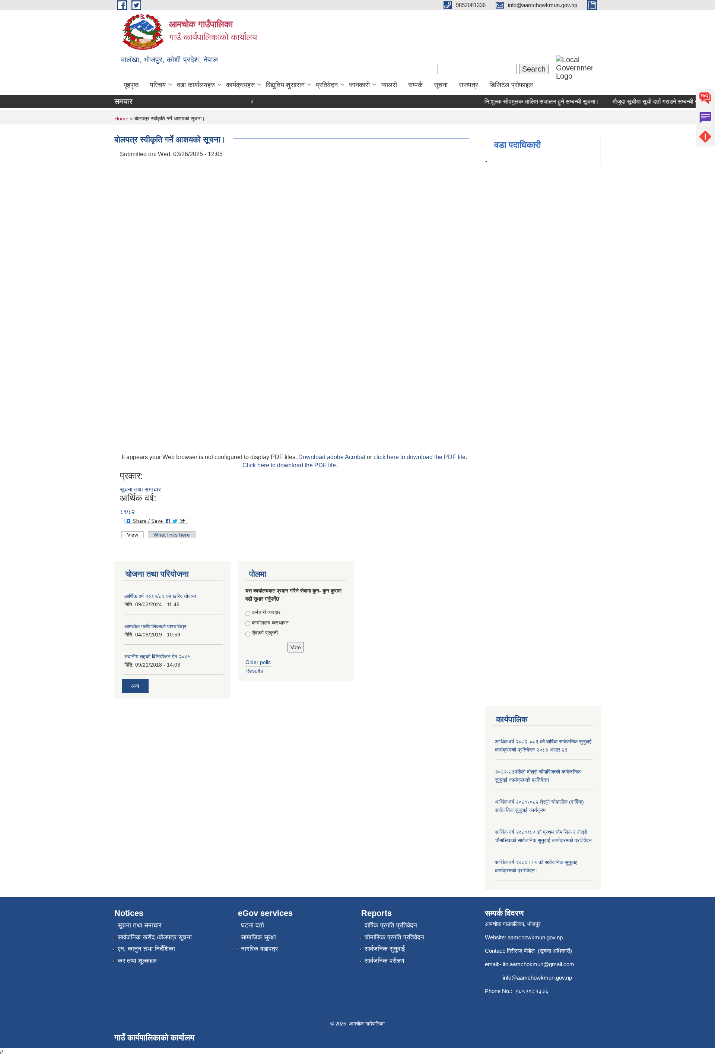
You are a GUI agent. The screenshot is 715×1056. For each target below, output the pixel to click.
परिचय (158, 85)
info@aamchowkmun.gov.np (537, 977)
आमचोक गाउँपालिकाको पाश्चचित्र (155, 626)
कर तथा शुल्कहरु (137, 960)
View (135, 535)
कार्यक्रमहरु (240, 85)
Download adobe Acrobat (332, 457)
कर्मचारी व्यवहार (266, 612)
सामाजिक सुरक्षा (258, 937)
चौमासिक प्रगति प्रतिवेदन (394, 937)
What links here (171, 535)
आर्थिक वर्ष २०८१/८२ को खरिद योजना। (161, 596)
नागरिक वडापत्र (259, 948)
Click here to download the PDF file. (289, 465)
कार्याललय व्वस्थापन (270, 623)
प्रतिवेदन (327, 85)
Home (121, 118)
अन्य (135, 686)
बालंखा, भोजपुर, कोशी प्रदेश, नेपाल (169, 60)
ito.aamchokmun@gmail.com (538, 964)
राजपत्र (468, 85)
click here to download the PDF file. (420, 457)
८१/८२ (127, 512)
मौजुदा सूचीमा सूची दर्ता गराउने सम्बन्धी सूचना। (652, 101)
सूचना (441, 85)
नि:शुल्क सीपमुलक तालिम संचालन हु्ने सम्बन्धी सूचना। (532, 101)
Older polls (258, 662)
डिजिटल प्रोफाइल (511, 85)
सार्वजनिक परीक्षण (384, 960)
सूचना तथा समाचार (140, 489)
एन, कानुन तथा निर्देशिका (146, 948)
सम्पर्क (415, 85)
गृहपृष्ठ (131, 85)
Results (254, 671)
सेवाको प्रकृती (265, 633)
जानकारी (359, 85)
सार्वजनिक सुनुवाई (385, 948)
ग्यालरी (389, 85)
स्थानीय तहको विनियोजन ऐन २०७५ (157, 657)
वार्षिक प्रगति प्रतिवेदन (391, 925)
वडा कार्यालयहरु (196, 85)
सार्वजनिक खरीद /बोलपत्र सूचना (155, 937)
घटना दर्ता (252, 925)
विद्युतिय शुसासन (285, 85)
